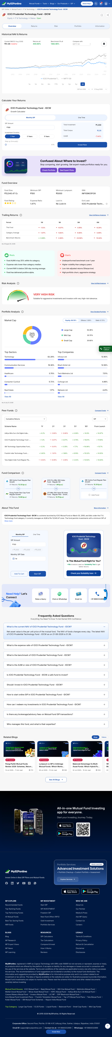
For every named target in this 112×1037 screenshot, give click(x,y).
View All (7, 397)
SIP (95, 419)
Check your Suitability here (82, 573)
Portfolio (77, 26)
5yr (76, 84)
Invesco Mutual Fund (38, 994)
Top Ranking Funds (13, 909)
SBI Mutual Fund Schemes (32, 1000)
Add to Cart (19, 574)
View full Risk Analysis (98, 283)
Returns (34, 26)
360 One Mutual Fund (66, 989)
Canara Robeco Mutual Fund (16, 994)
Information (99, 26)
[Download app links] (65, 825)
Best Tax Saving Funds (14, 921)
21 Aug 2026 (98, 89)
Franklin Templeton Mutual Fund (48, 997)
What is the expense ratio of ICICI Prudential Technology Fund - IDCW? (40, 645)
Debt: (100, 320)
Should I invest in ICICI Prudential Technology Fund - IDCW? (35, 685)
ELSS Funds (39, 1007)
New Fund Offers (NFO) (50, 917)
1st (16, 559)
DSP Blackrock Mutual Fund (68, 994)
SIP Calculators (47, 936)
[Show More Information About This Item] (20, 215)
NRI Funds (9, 924)
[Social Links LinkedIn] (12, 883)
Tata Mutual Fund (94, 997)
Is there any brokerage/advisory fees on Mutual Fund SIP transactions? (40, 714)
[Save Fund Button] (101, 15)
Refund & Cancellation (85, 944)
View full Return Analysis (97, 215)
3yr (69, 84)
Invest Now (56, 1032)
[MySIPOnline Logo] (12, 3)
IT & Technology (21, 18)
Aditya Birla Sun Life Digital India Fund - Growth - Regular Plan (16, 433)
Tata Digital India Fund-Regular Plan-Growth (18, 460)
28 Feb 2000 (81, 89)
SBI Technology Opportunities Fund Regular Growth (17, 447)
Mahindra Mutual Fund (86, 989)
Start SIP (37, 574)
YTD (56, 84)
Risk (56, 26)
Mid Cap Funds (95, 1007)
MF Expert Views (12, 944)
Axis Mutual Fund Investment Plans (19, 997)
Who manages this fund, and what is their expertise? (31, 724)
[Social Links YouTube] (23, 883)
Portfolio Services (48, 924)
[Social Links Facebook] (6, 883)
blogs (95, 737)
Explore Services (66, 879)
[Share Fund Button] (107, 15)
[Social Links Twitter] (18, 883)
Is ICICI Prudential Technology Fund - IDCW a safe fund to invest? (37, 675)
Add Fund (95, 495)
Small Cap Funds (80, 1007)
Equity (10, 18)
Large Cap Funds (25, 1007)
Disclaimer (80, 948)
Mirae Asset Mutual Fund (38, 992)
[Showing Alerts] (104, 43)
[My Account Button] (107, 3)
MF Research (10, 940)
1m (36, 84)
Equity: (70, 320)
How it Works (46, 948)
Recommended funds (14, 905)
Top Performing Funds (14, 913)
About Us (79, 905)
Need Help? (87, 3)
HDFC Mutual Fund (58, 992)
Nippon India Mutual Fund (56, 1000)
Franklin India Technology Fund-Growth (16, 453)
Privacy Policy (81, 940)
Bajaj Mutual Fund (48, 989)
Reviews (44, 952)
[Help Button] (107, 1026)
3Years (29, 136)
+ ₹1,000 (15, 550)
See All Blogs (54, 780)
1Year (12, 136)
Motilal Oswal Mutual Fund (15, 992)
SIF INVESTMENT (48, 909)
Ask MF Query (81, 917)
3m (42, 84)
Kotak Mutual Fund (12, 1000)
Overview (12, 26)
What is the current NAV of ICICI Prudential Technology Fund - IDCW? (39, 626)
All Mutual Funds (11, 917)
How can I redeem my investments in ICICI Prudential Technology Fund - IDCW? (44, 704)
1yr (63, 84)
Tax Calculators (47, 940)
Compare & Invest (48, 944)
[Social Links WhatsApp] (35, 883)
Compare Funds (100, 410)
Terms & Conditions (83, 936)
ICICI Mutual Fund (31, 989)
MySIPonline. (53, 1014)
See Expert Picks (67, 170)
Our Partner (80, 909)
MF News (9, 948)
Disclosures (80, 952)
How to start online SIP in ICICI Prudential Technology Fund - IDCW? (38, 694)
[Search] (96, 3)
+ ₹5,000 (37, 550)
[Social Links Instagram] (29, 883)
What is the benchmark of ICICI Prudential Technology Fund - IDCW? (39, 655)
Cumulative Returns (13, 419)
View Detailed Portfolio (98, 312)
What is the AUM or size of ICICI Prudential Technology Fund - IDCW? (39, 665)
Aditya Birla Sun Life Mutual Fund (81, 992)
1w (29, 84)
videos (104, 737)
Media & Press (81, 913)
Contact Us (80, 921)
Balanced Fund (65, 1007)
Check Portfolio (48, 170)
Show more (8, 521)
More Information (100, 508)
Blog (7, 936)
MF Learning (10, 952)
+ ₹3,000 (26, 550)
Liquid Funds (51, 1007)
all (83, 84)
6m (49, 84)
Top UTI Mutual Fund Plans (74, 997)
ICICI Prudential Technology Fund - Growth (17, 440)
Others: (86, 320)
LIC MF (52, 994)
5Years (46, 136)
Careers (79, 924)
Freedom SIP (46, 913)
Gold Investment (47, 921)
